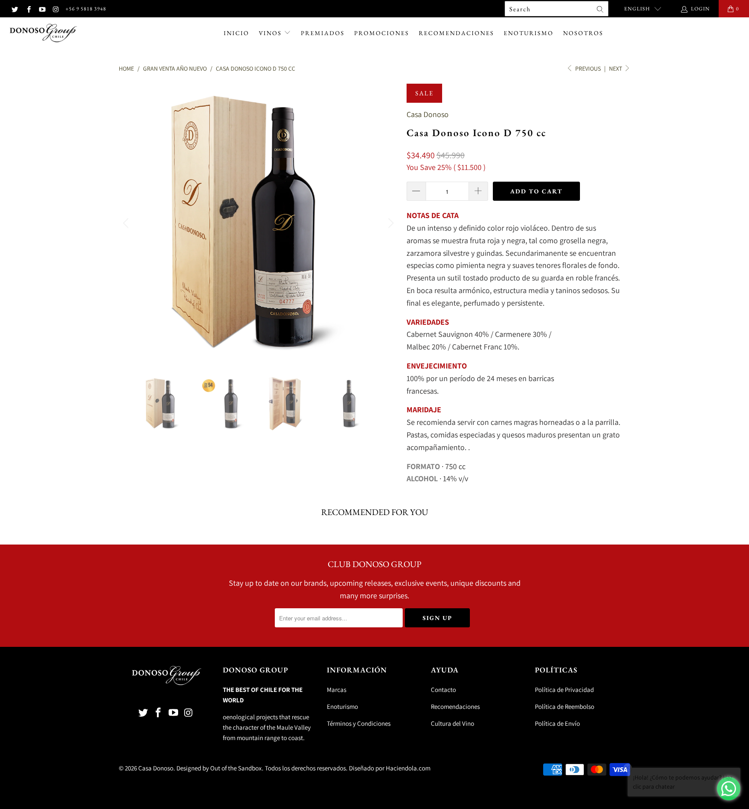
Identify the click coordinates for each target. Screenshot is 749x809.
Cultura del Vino (452, 723)
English (637, 8)
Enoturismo (529, 33)
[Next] (389, 223)
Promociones (381, 33)
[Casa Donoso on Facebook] (28, 8)
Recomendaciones (456, 33)
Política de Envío (557, 723)
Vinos (271, 33)
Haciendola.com (408, 768)
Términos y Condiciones (359, 723)
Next (616, 68)
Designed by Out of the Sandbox (219, 768)
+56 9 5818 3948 (85, 8)
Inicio (236, 33)
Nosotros (583, 33)
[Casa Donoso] (43, 33)
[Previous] (127, 223)
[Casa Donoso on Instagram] (55, 8)
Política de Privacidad (564, 689)
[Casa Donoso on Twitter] (14, 8)
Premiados (323, 33)
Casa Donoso (428, 114)
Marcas (336, 689)
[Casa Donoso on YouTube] (42, 8)
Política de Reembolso (564, 706)
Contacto (443, 689)
